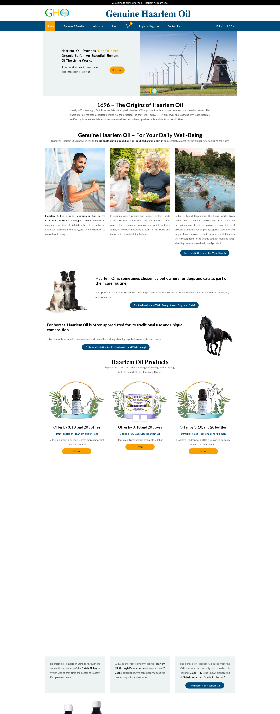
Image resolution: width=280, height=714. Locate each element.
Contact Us (174, 26)
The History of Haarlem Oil (204, 685)
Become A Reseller (74, 26)
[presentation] (136, 418)
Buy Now (117, 70)
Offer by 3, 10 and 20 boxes (140, 427)
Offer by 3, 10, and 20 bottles (76, 427)
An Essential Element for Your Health (205, 252)
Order (76, 451)
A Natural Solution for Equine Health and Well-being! (116, 347)
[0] (128, 26)
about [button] (96, 26)
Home (50, 26)
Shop (114, 26)
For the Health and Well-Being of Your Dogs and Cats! (164, 305)
